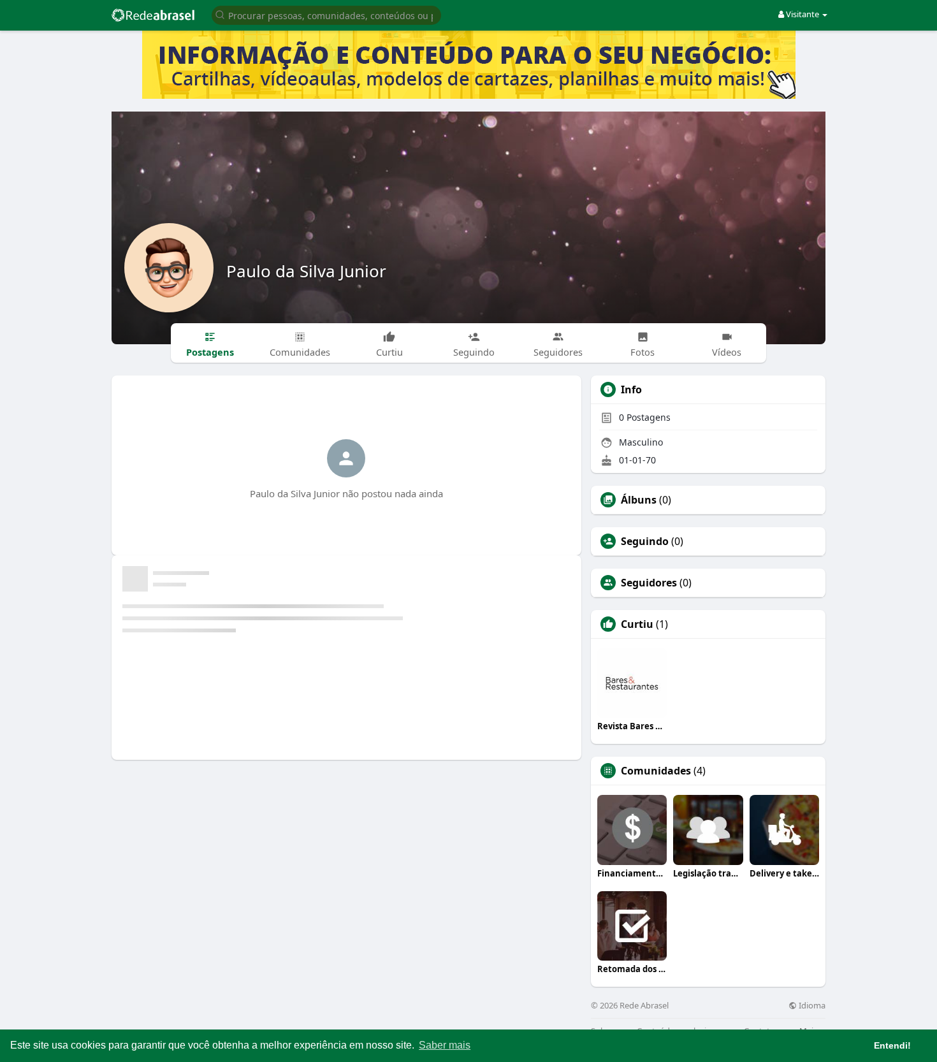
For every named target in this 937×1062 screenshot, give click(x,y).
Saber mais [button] (444, 1045)
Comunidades (656, 771)
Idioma (811, 1005)
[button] (326, 14)
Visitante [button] (802, 14)
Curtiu (637, 624)
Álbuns (639, 500)
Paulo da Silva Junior (306, 270)
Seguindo (645, 541)
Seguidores (649, 583)
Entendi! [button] (892, 1045)
